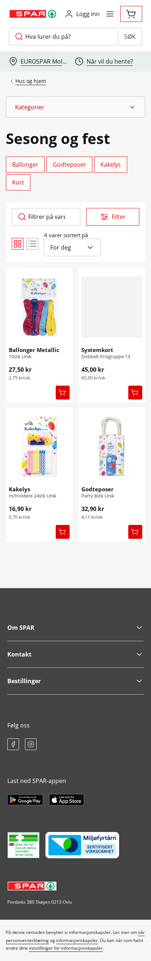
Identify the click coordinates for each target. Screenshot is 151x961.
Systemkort (97, 349)
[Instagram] (31, 744)
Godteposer (97, 489)
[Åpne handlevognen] (131, 14)
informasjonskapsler (77, 940)
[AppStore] (66, 800)
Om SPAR (20, 628)
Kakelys (19, 489)
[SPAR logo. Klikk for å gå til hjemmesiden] (33, 14)
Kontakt (19, 654)
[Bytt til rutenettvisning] (17, 244)
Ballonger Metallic (34, 349)
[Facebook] (13, 744)
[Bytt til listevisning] (32, 244)
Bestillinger (24, 681)
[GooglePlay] (25, 800)
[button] (75, 107)
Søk (130, 37)
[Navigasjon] (110, 14)
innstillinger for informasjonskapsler (66, 948)
